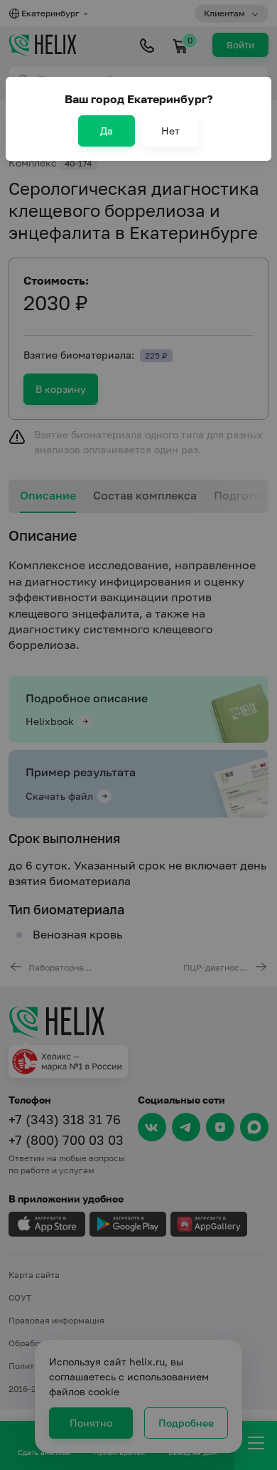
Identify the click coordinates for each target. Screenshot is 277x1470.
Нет (170, 131)
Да (106, 131)
